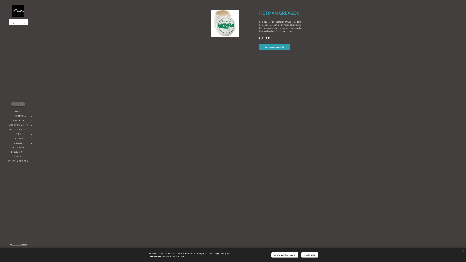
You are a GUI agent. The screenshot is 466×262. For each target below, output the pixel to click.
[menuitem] (18, 111)
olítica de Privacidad (19, 245)
